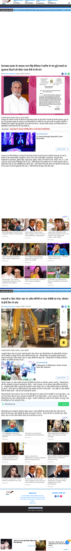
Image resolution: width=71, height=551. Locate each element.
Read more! (32, 503)
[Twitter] (58, 496)
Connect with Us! (58, 493)
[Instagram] (61, 496)
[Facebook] (56, 496)
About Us (32, 493)
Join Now (64, 404)
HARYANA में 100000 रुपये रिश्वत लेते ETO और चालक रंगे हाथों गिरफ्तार (30, 129)
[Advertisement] (35, 24)
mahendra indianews (9, 74)
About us (33, 510)
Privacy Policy (40, 510)
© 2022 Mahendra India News (35, 508)
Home (29, 510)
